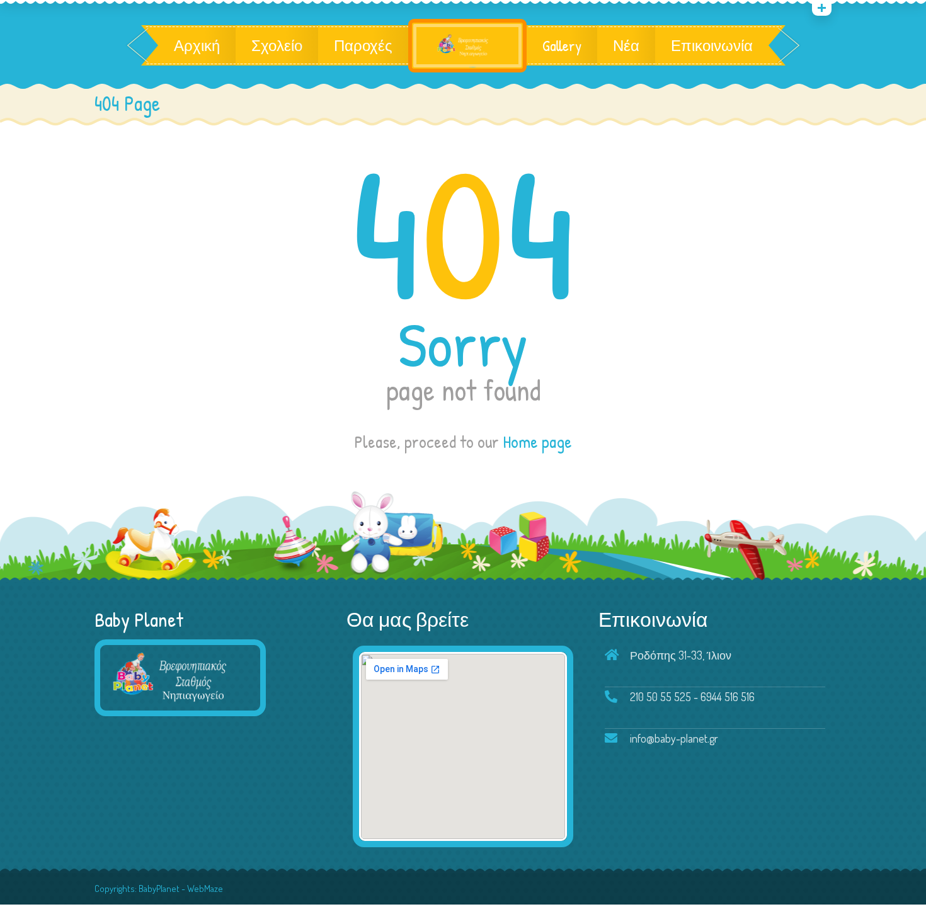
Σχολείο (276, 45)
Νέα (626, 45)
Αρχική (197, 45)
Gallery (561, 45)
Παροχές (363, 45)
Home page (537, 442)
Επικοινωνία (712, 45)
